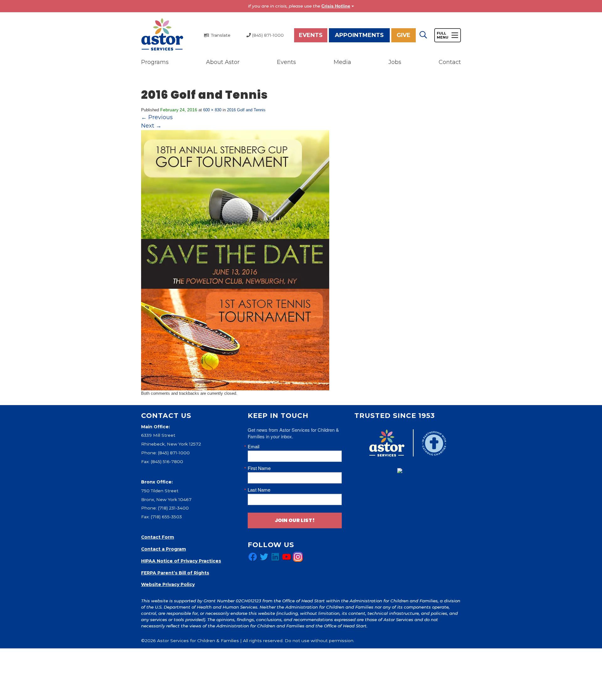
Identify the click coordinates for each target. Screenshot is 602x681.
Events (311, 35)
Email (253, 446)
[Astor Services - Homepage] (162, 34)
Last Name (259, 489)
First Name (259, 468)
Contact (450, 62)
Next (151, 125)
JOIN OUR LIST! (295, 520)
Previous (157, 117)
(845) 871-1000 (174, 452)
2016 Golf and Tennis (246, 110)
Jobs (394, 62)
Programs (155, 62)
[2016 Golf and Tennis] (235, 259)
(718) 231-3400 (173, 507)
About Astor (223, 62)
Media (342, 62)
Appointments (359, 35)
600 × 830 (212, 110)
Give (403, 35)
